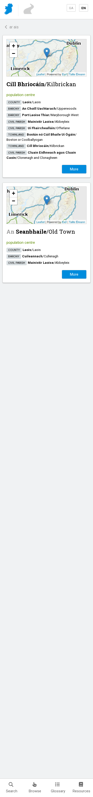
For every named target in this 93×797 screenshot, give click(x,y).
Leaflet (40, 74)
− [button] (13, 53)
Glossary (58, 791)
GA (71, 8)
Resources (81, 791)
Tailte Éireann (77, 74)
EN (83, 8)
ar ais (13, 27)
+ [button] (13, 46)
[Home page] (9, 9)
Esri (64, 74)
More (74, 169)
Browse (35, 791)
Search (11, 791)
